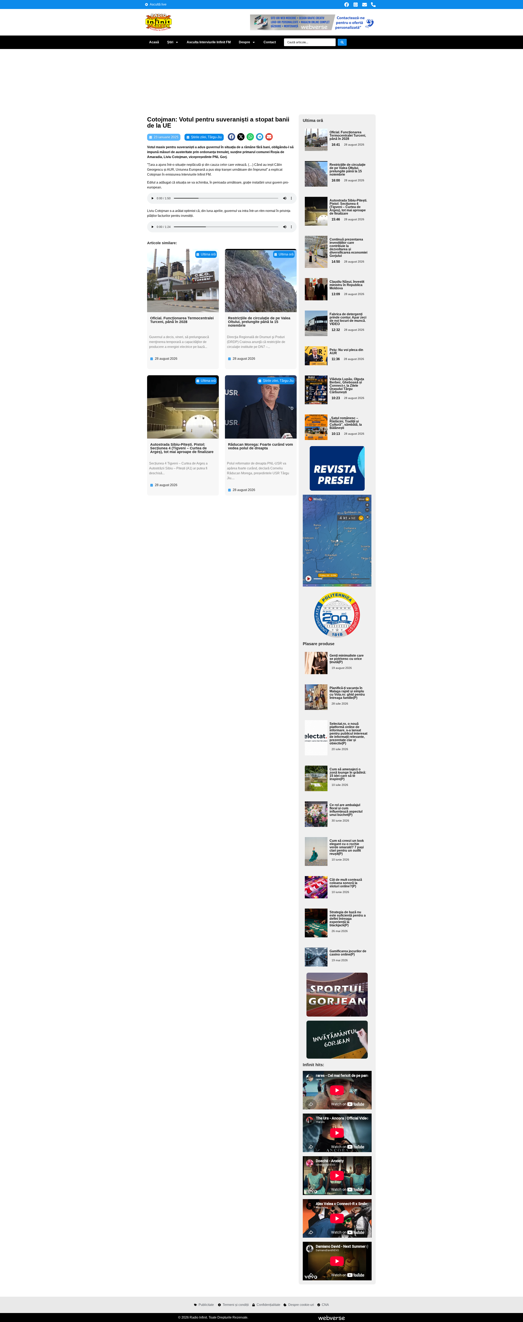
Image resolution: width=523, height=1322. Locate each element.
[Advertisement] (261, 79)
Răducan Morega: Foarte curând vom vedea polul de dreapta (260, 446)
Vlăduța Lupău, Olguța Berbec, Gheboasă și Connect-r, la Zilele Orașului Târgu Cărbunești (347, 385)
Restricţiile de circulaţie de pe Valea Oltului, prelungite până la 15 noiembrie (259, 321)
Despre (244, 42)
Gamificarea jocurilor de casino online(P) (348, 952)
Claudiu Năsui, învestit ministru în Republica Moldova (347, 285)
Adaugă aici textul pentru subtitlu (315, 138)
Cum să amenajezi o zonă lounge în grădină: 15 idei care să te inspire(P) (348, 774)
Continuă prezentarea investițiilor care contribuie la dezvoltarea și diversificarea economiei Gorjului (348, 247)
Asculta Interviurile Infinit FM (209, 42)
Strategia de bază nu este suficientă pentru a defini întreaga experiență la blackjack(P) (348, 918)
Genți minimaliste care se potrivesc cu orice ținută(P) (347, 659)
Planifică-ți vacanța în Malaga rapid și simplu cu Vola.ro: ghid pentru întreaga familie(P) (347, 692)
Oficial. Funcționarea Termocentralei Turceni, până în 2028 (182, 320)
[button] (231, 136)
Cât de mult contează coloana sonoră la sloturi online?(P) (346, 883)
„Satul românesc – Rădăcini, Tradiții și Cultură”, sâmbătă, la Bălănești (346, 423)
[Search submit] (342, 42)
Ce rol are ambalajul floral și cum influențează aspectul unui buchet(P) (346, 809)
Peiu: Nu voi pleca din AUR (346, 351)
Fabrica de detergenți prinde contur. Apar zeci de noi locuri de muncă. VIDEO (348, 319)
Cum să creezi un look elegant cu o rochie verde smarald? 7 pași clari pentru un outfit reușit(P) (347, 847)
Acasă (154, 42)
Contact (270, 42)
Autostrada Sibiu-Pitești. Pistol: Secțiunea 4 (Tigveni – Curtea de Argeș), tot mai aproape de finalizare (181, 448)
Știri (170, 42)
